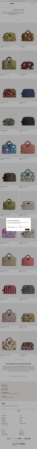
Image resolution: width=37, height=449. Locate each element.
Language (20, 225)
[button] (29, 219)
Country (8, 225)
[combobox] (11, 227)
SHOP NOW (27, 229)
